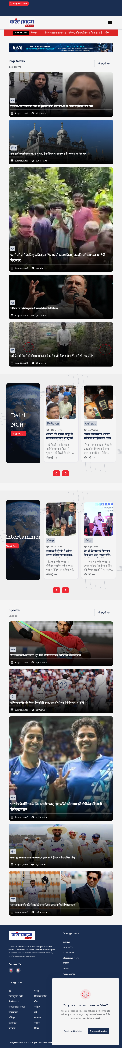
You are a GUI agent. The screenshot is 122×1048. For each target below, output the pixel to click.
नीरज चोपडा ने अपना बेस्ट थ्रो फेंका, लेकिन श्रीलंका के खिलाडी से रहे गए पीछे (35, 32)
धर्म (35, 1012)
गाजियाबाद (13, 1012)
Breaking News (71, 957)
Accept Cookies (98, 1031)
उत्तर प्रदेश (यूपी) (16, 996)
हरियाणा (12, 1028)
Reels (66, 968)
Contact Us (69, 973)
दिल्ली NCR (14, 1001)
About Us (68, 947)
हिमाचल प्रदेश (40, 996)
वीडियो (66, 963)
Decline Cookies (73, 1031)
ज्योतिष (37, 1006)
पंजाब (36, 990)
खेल (36, 1001)
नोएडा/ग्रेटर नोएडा (17, 1006)
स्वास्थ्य (37, 1017)
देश (10, 990)
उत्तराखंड (13, 1022)
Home (66, 941)
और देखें (102, 63)
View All (19, 433)
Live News (68, 952)
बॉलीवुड (12, 1017)
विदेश (36, 1028)
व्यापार (37, 1022)
